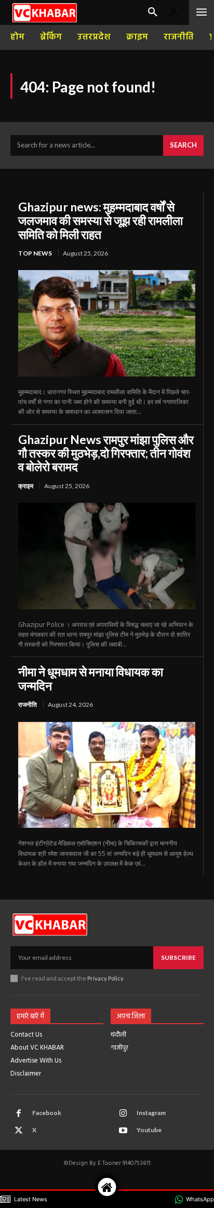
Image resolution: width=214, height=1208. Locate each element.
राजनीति (27, 704)
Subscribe (178, 957)
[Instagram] (123, 1113)
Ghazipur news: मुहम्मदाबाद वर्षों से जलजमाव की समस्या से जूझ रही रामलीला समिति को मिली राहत (100, 220)
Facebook (46, 1113)
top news (35, 253)
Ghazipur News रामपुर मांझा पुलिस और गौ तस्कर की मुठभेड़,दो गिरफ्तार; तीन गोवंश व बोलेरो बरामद (106, 453)
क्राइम (25, 486)
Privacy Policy (105, 978)
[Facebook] (18, 1113)
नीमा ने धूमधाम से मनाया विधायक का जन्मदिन (90, 678)
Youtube (149, 1130)
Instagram (151, 1113)
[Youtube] (123, 1130)
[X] (18, 1130)
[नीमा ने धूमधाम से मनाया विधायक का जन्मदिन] (106, 775)
